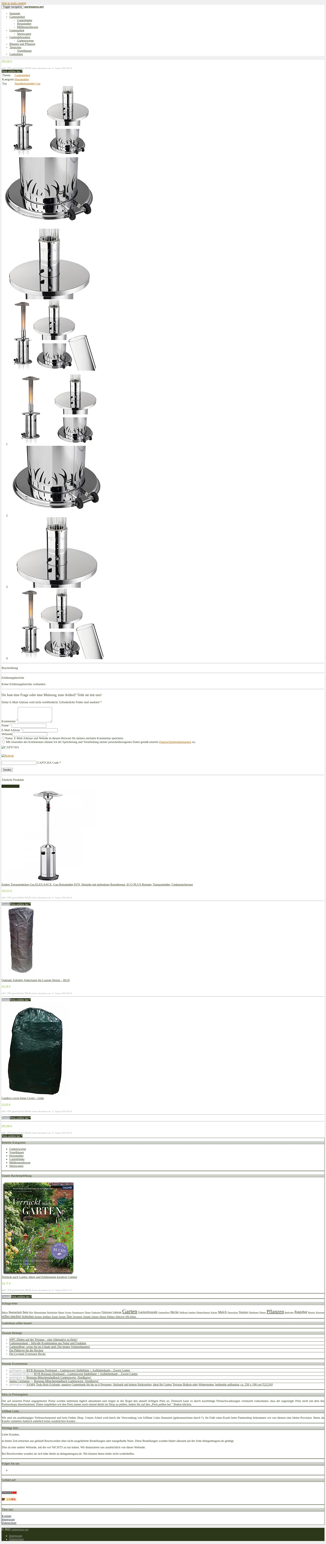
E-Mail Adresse (12, 730)
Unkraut (95, 1317)
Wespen (102, 1317)
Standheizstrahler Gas (27, 83)
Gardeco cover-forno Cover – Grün (23, 1098)
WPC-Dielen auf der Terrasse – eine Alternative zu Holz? (43, 1339)
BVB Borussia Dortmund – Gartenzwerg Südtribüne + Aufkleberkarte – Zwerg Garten (78, 1370)
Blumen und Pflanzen (22, 44)
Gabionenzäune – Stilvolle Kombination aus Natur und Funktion (47, 1343)
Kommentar (10, 721)
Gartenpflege (164, 1312)
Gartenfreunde (148, 1312)
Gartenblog (16, 54)
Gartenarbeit (16, 30)
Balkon (5, 1312)
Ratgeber (300, 1312)
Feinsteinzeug (78, 1312)
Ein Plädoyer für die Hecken (26, 1350)
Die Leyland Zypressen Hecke (27, 1353)
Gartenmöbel (17, 16)
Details (6, 904)
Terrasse (62, 1317)
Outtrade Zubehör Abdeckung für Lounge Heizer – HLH (36, 980)
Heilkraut (184, 1312)
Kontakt (6, 1516)
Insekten (192, 1312)
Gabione (117, 1312)
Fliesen (88, 1312)
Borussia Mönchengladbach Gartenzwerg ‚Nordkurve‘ (58, 1377)
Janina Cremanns (19, 1381)
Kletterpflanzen (203, 1312)
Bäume (61, 1312)
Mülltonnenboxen (27, 27)
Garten (129, 1311)
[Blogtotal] (9, 1499)
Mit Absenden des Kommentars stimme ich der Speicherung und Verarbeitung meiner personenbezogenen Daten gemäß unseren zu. (100, 742)
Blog (31, 1312)
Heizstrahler (24, 23)
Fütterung (106, 1312)
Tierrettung (77, 1317)
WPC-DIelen (130, 1317)
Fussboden (96, 1312)
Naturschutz (233, 1312)
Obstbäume (254, 1312)
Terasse (55, 1317)
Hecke (174, 1312)
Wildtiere (111, 1317)
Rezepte (311, 1312)
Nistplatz (243, 1312)
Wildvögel (120, 1317)
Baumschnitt (15, 1312)
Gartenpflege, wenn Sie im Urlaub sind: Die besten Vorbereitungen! (49, 1346)
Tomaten (87, 1317)
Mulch (222, 1312)
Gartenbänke (24, 20)
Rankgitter (289, 1312)
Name (6, 725)
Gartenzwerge (25, 40)
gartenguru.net (19, 1529)
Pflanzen (275, 1311)
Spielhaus (47, 1317)
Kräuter (214, 1312)
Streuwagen (24, 33)
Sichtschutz (28, 1316)
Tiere (69, 1316)
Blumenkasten (40, 1312)
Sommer (38, 1317)
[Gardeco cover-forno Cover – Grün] (36, 1094)
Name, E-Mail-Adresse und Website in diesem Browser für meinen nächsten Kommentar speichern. (64, 738)
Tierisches (15, 47)
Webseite (7, 734)
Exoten (68, 1312)
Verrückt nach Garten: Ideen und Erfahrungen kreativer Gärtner (39, 1277)
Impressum (8, 1519)
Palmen (262, 1312)
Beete (25, 1312)
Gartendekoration (19, 37)
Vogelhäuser (24, 50)
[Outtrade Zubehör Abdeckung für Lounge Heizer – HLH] (21, 976)
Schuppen (320, 1312)
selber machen (11, 1316)
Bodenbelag (52, 1312)
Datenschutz (9, 1522)
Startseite (14, 13)
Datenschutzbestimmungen (175, 742)
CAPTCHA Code (48, 762)
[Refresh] (8, 755)
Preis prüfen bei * (12, 71)
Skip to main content (14, 3)
